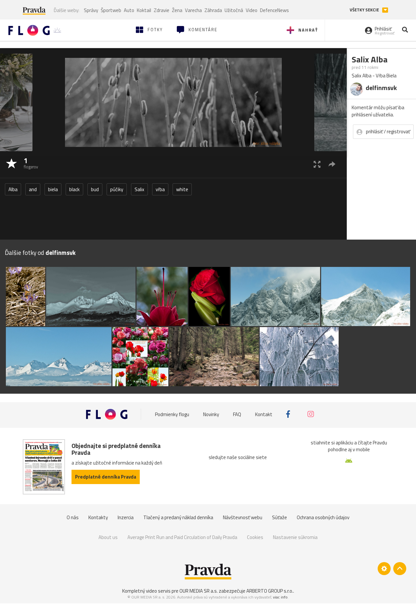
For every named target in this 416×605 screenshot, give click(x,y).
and (33, 189)
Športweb (111, 10)
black (74, 189)
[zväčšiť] (317, 164)
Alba (13, 189)
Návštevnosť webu (242, 517)
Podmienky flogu (172, 414)
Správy (91, 10)
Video (251, 10)
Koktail (144, 10)
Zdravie (161, 10)
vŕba (160, 189)
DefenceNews (274, 10)
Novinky (211, 414)
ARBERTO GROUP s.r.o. (269, 591)
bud (95, 189)
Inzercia (126, 517)
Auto (129, 10)
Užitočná (234, 10)
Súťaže (279, 517)
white (182, 189)
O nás (73, 517)
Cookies (255, 537)
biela (53, 189)
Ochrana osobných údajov (323, 517)
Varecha (193, 10)
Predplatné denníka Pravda (105, 476)
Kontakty (98, 517)
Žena (177, 10)
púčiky (116, 189)
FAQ (237, 414)
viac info (280, 597)
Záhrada (213, 10)
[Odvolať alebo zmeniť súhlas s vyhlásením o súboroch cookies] (384, 568)
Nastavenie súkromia (295, 537)
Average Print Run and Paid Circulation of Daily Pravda (182, 537)
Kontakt (263, 414)
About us (108, 537)
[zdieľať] (332, 164)
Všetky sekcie (365, 10)
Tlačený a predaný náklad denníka (178, 517)
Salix (139, 189)
